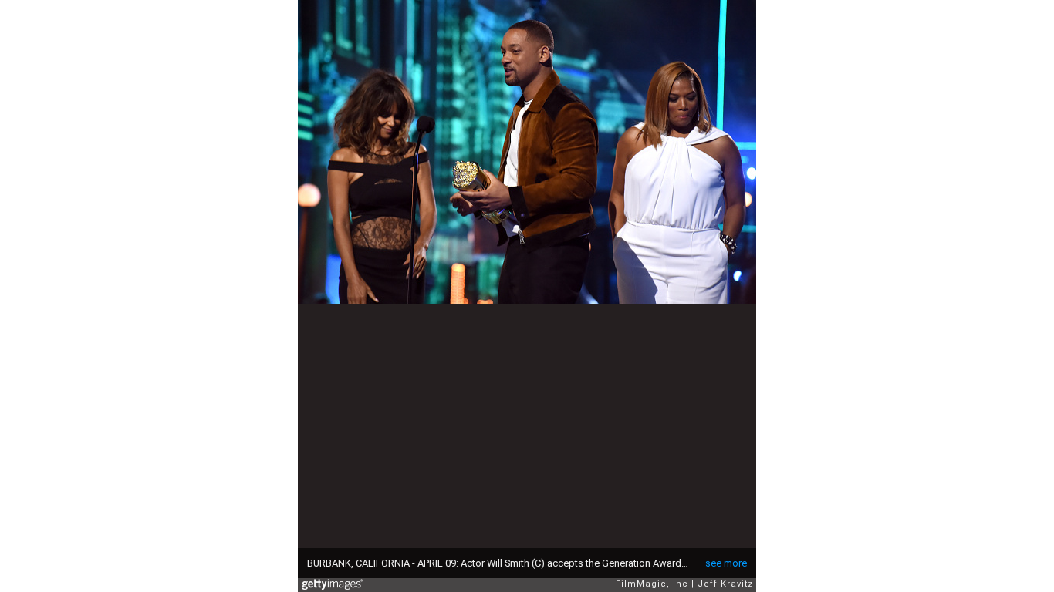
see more (726, 563)
